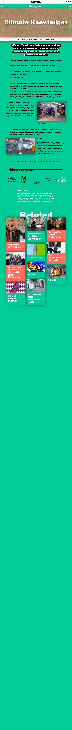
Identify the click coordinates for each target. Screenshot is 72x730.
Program (36, 6)
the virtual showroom (51, 151)
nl (6, 2)
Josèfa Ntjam (39, 71)
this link (52, 65)
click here (57, 60)
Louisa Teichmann (47, 148)
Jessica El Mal (29, 71)
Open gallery (41, 123)
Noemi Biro (57, 148)
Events (11, 168)
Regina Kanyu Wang (53, 71)
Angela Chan (22, 74)
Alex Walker (17, 77)
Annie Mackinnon (17, 71)
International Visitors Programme (32, 161)
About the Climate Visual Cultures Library (21, 170)
